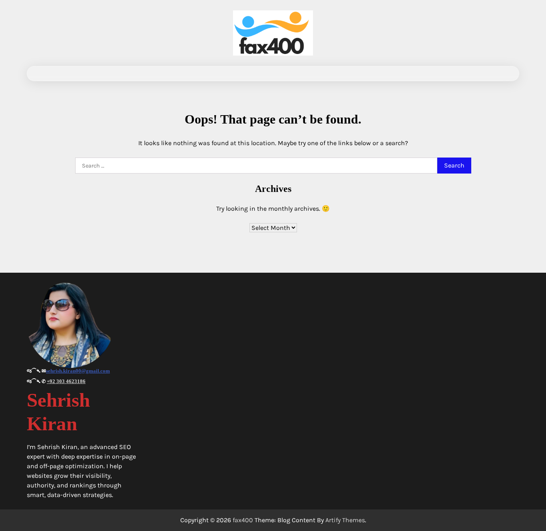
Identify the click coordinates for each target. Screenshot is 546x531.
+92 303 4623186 (66, 381)
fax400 (243, 520)
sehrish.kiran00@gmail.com (78, 371)
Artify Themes (345, 520)
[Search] (506, 73)
